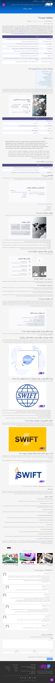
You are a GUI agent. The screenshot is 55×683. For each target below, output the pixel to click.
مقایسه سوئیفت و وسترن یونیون (47, 540)
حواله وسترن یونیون (42, 486)
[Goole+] (27, 678)
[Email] (42, 1)
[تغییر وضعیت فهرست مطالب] (50, 72)
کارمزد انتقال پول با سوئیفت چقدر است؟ (46, 84)
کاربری (4, 5)
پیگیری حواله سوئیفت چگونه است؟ (46, 77)
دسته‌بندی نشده (29, 21)
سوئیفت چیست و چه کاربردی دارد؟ (46, 73)
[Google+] (47, 1)
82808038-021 (35, 1)
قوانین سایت (8, 668)
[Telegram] (52, 1)
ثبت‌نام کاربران (7, 666)
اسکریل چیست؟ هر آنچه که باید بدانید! (28, 564)
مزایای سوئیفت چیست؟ (48, 76)
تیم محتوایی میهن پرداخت (47, 21)
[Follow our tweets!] (30, 678)
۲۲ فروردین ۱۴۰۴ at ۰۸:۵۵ (46, 574)
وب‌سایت (16, 650)
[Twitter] (44, 1)
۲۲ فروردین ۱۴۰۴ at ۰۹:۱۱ (45, 587)
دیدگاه (51, 638)
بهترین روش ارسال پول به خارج (19, 33)
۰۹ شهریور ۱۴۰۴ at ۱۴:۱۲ (45, 626)
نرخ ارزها (16, 670)
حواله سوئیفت (21, 31)
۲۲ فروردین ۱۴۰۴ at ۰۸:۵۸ (46, 595)
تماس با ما (15, 668)
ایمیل (34, 650)
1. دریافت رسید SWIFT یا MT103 (47, 78)
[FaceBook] (45, 1)
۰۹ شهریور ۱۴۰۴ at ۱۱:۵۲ (47, 617)
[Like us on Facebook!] (32, 678)
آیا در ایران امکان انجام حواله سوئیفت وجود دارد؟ (44, 85)
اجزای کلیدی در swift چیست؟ (47, 74)
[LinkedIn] (49, 1)
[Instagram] (50, 1)
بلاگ (9, 670)
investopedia (46, 138)
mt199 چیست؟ (49, 75)
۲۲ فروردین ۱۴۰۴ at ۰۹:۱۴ (44, 606)
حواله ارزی (8, 460)
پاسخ (49, 572)
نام (52, 650)
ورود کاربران (15, 666)
